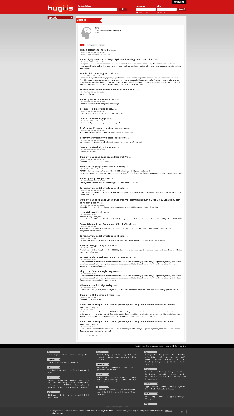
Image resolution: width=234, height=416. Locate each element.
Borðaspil (73, 380)
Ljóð (105, 380)
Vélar (147, 394)
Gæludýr (64, 355)
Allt (82, 45)
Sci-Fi (106, 392)
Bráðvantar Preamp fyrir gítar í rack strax (103, 128)
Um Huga (183, 346)
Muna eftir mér (144, 12)
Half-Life (72, 383)
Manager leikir (55, 385)
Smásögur (132, 380)
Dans (173, 355)
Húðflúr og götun (113, 357)
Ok (182, 412)
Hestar (71, 355)
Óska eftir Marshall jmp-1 (94, 118)
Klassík (173, 374)
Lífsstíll (99, 352)
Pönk (170, 376)
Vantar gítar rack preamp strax (97, 99)
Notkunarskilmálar (171, 346)
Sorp (49, 397)
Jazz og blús (163, 374)
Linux (147, 389)
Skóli (85, 395)
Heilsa (135, 355)
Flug (153, 397)
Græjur (171, 387)
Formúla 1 (162, 397)
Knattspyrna (169, 359)
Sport (147, 352)
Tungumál (83, 370)
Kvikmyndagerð (129, 367)
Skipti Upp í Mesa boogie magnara (99, 271)
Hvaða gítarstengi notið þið (95, 49)
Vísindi (50, 373)
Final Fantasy (62, 383)
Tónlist (147, 369)
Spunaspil (51, 387)
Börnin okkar (52, 395)
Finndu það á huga (84, 6)
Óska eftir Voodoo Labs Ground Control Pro (104, 156)
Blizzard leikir (62, 380)
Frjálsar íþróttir (150, 357)
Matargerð (125, 357)
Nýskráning (179, 2)
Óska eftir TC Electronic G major (97, 294)
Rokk (184, 376)
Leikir (50, 377)
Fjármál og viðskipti (62, 362)
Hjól (176, 357)
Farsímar (155, 387)
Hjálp (143, 346)
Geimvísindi (52, 370)
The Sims (60, 387)
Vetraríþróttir (150, 364)
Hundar (78, 355)
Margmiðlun (101, 364)
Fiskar (50, 355)
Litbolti (147, 362)
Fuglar (56, 355)
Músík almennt (150, 376)
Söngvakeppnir (152, 379)
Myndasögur (114, 380)
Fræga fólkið (126, 355)
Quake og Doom (80, 385)
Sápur (99, 392)
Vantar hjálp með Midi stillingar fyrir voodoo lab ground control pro (117, 59)
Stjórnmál (74, 362)
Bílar (82, 76)
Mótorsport (149, 399)
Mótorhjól (180, 397)
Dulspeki (108, 355)
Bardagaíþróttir (150, 355)
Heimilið (101, 357)
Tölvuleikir (84, 387)
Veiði (182, 362)
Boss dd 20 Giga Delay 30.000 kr (97, 245)
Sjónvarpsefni (116, 392)
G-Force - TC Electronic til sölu (96, 108)
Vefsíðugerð (111, 370)
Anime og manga (102, 377)
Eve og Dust (52, 383)
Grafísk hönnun (102, 367)
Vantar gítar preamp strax (94, 178)
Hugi (147, 404)
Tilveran (56, 397)
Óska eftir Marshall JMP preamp (97, 147)
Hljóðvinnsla (116, 367)
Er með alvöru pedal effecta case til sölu (102, 187)
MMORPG (67, 385)
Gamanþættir (101, 390)
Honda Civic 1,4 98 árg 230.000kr (97, 73)
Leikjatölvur (181, 387)
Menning (100, 374)
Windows (171, 389)
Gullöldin (160, 372)
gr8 (97, 28)
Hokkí (183, 357)
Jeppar (171, 397)
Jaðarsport (157, 359)
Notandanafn (140, 6)
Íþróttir (147, 359)
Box (160, 355)
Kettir (85, 355)
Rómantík (78, 395)
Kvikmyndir (113, 390)
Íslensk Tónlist (150, 374)
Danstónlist (149, 372)
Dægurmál (51, 360)
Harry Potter (123, 377)
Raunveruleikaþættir (128, 390)
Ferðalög (117, 355)
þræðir (91, 45)
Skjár (98, 387)
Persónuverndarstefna (155, 346)
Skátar (134, 357)
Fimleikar (181, 355)
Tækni (147, 384)
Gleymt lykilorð (162, 12)
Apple (147, 387)
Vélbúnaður (161, 389)
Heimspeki (63, 370)
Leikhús (99, 380)
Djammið (100, 355)
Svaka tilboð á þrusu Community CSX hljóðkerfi (106, 224)
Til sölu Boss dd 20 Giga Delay (96, 285)
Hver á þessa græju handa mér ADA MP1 (102, 166)
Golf (160, 357)
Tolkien (99, 382)
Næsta (98, 336)
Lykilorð (159, 6)
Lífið (49, 392)
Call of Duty (83, 380)
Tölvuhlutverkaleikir (72, 387)
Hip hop (170, 372)
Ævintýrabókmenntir (111, 382)
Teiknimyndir (101, 394)
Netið (153, 389)
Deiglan (50, 362)
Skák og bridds (160, 362)
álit (102, 45)
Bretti (167, 355)
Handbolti (168, 357)
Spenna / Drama (130, 392)
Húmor (69, 395)
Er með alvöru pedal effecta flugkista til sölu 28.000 (108, 89)
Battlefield (51, 380)
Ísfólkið (133, 377)
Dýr (49, 352)
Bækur (114, 377)
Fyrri (86, 336)
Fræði (50, 367)
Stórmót (173, 362)
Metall (182, 374)
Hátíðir (62, 395)
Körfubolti (180, 359)
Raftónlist (177, 376)
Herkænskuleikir (83, 383)
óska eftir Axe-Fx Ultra (92, 212)
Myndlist (124, 380)
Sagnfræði (73, 370)
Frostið (137, 346)
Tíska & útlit (101, 359)
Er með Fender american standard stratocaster (106, 257)
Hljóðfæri (84, 52)
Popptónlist (162, 376)
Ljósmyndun (101, 370)
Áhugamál (53, 17)
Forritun (163, 387)
